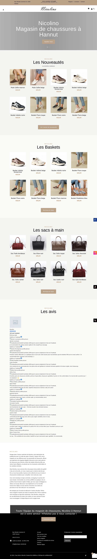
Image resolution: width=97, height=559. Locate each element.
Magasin (70, 1)
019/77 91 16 (16, 537)
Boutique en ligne (48, 210)
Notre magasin (41, 538)
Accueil (39, 532)
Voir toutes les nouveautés (48, 127)
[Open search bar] (94, 8)
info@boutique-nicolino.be (19, 544)
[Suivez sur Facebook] (80, 555)
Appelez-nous (48, 41)
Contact (83, 1)
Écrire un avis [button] (13, 335)
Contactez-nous (48, 519)
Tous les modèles (41, 536)
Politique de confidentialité (45, 555)
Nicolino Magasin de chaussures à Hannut (48, 29)
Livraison (76, 1)
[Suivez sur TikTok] (86, 555)
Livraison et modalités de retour (45, 540)
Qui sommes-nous (42, 534)
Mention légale (41, 544)
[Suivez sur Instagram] (83, 555)
